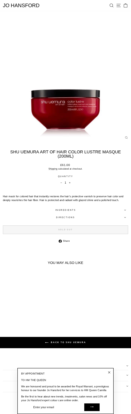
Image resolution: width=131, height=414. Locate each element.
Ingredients (65, 210)
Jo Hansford (21, 5)
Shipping (52, 169)
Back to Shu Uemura (68, 342)
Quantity (65, 176)
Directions (65, 217)
